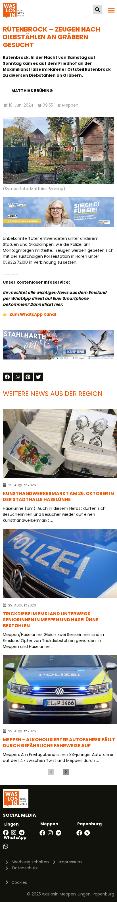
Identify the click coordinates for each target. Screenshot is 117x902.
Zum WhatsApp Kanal (32, 314)
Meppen (70, 105)
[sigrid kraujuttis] (58, 225)
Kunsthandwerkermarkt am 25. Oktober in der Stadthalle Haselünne (58, 496)
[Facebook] (6, 833)
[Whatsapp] (6, 846)
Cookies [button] (19, 882)
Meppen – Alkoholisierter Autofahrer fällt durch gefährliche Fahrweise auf (59, 742)
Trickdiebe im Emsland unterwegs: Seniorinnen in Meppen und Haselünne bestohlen (50, 619)
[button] (97, 9)
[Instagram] (13, 833)
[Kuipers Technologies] (58, 358)
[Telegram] (21, 833)
